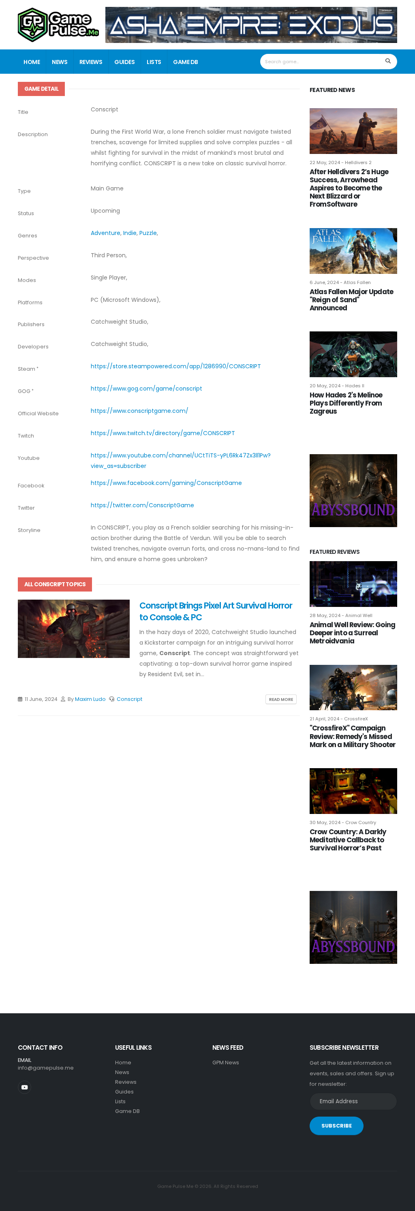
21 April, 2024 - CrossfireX (339, 718)
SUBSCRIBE (336, 1125)
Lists (154, 62)
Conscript (129, 699)
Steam (26, 368)
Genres (27, 235)
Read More (281, 699)
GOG (24, 391)
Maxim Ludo (90, 699)
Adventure (105, 233)
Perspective (33, 257)
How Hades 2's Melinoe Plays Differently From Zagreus (346, 403)
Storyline (29, 530)
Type (24, 191)
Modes (27, 280)
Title (23, 112)
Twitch (26, 435)
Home (32, 62)
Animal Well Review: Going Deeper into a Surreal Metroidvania (352, 633)
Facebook (31, 485)
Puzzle (148, 233)
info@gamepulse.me (46, 1067)
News (59, 62)
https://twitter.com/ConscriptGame (142, 505)
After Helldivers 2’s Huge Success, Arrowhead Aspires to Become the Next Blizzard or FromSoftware (349, 188)
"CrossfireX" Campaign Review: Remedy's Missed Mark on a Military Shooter (353, 736)
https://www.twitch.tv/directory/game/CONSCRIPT (163, 433)
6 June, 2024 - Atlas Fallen (340, 282)
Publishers (31, 324)
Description (33, 134)
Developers (33, 346)
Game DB (185, 62)
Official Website (38, 413)
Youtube (29, 458)
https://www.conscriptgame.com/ (139, 411)
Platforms (30, 302)
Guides (124, 62)
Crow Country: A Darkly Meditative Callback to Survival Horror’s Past (348, 840)
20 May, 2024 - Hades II (337, 385)
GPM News (225, 1062)
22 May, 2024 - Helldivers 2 (341, 162)
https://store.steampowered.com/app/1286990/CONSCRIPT (176, 366)
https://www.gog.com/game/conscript (146, 388)
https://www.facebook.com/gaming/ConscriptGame (166, 483)
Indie (130, 233)
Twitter (26, 507)
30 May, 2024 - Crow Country (343, 822)
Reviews (91, 62)
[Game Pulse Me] (58, 23)
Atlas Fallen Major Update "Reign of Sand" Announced (351, 300)
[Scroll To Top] (401, 1202)
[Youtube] (24, 1087)
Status (26, 213)
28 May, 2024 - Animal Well (341, 615)
